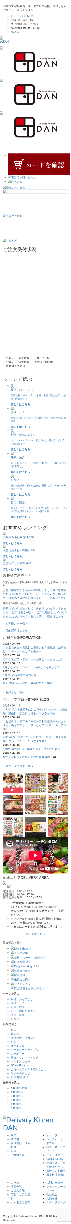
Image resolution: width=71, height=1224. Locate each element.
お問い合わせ (54, 1182)
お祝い (15, 1019)
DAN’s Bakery (19, 1065)
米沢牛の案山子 (20, 1073)
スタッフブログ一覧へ (19, 766)
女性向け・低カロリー (24, 1038)
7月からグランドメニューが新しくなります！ (31, 667)
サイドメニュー (20, 1061)
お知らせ (51, 1198)
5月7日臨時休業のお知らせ (19, 675)
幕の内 (15, 1034)
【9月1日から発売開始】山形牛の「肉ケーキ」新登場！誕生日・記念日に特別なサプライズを (35, 711)
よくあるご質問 (20, 1202)
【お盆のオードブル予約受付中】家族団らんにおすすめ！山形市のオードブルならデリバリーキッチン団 (34, 725)
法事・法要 (18, 1015)
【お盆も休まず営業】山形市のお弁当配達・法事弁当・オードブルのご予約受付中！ (34, 649)
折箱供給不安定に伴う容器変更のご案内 (28, 683)
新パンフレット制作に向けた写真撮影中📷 (29, 757)
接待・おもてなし (22, 999)
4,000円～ (17, 1104)
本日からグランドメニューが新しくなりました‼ (32, 659)
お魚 (13, 1042)
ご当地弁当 (18, 1053)
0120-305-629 (26, 16)
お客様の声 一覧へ (17, 623)
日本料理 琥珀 (19, 1077)
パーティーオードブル (24, 1049)
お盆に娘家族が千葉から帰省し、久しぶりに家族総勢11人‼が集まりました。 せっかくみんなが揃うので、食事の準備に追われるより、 (34, 594)
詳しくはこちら (35, 934)
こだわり (16, 1182)
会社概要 (51, 1194)
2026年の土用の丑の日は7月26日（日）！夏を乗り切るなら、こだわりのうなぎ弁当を (34, 739)
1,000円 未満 (19, 1088)
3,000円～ (17, 1100)
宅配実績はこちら (17, 630)
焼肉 (13, 1030)
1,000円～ (17, 1092)
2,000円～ (17, 1096)
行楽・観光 (18, 1007)
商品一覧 (16, 1186)
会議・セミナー (20, 1003)
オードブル (18, 1045)
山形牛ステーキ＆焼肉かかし (29, 1069)
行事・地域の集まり (23, 1011)
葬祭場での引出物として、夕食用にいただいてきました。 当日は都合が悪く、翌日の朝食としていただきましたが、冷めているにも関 (35, 612)
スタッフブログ (56, 1202)
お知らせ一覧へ (15, 692)
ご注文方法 (18, 1190)
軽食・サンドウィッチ (24, 1057)
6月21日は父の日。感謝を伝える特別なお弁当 (31, 749)
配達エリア (18, 32)
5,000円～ (17, 1108)
